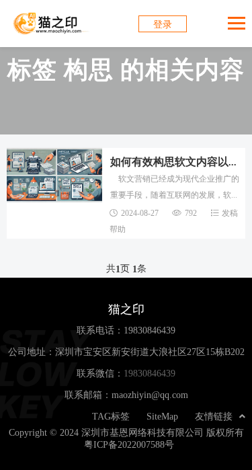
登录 (162, 24)
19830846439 (149, 330)
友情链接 (214, 416)
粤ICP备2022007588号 (129, 444)
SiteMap (162, 416)
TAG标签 (111, 416)
